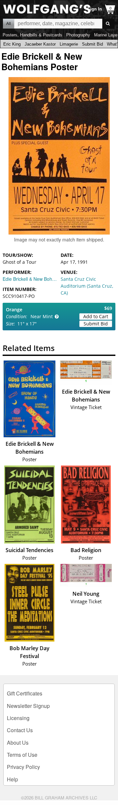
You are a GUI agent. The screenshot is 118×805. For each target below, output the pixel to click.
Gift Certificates (24, 693)
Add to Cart (95, 316)
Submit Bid (92, 44)
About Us (18, 742)
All (8, 23)
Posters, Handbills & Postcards (32, 34)
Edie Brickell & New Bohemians (30, 279)
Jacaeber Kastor (40, 44)
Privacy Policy (23, 767)
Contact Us (20, 730)
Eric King (12, 44)
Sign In (94, 9)
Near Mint (41, 316)
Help (12, 779)
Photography (78, 34)
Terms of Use (22, 754)
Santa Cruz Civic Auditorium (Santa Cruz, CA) (87, 286)
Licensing (18, 718)
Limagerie (69, 44)
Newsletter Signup (28, 706)
